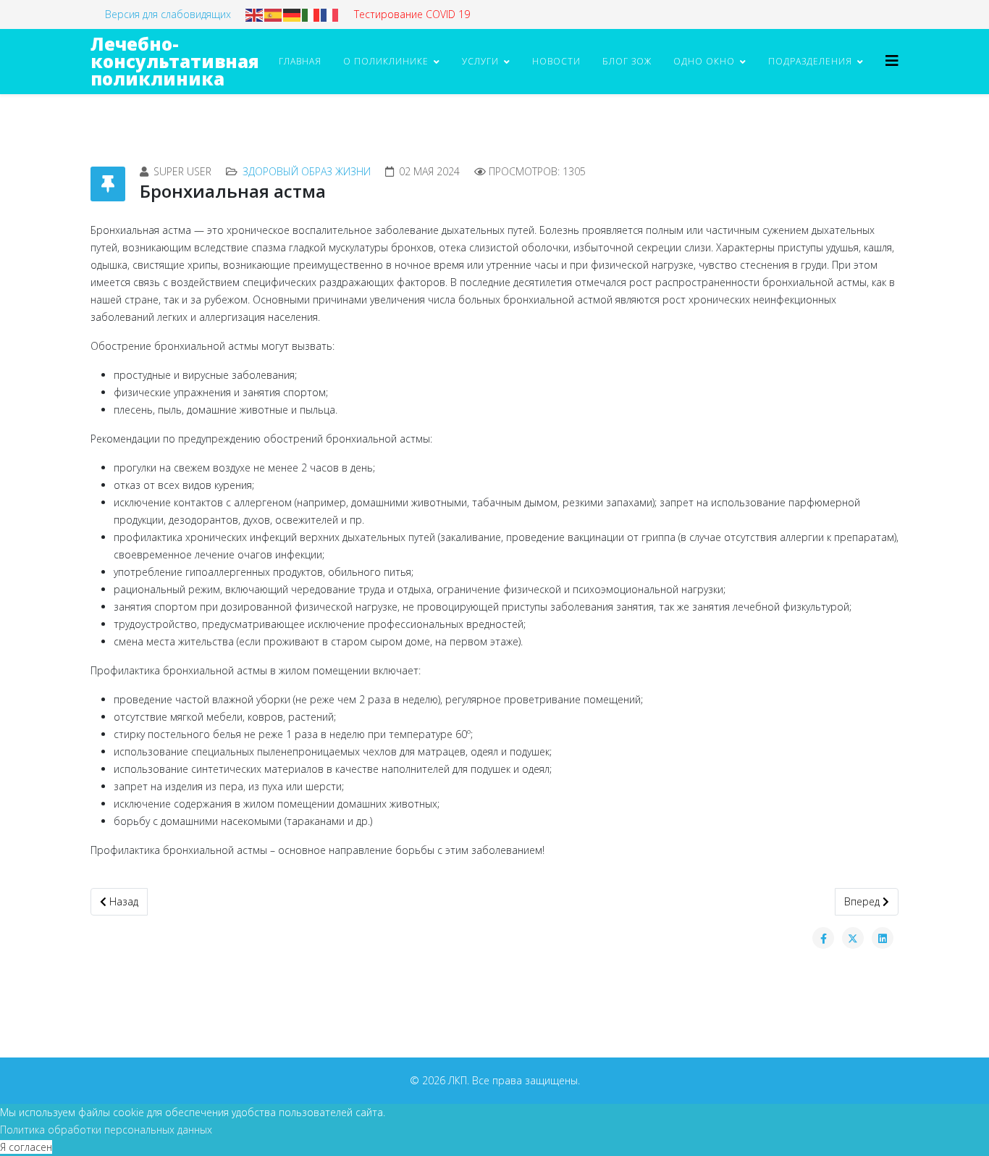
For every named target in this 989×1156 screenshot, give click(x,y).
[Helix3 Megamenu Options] (891, 60)
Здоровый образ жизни (307, 171)
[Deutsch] (292, 14)
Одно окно (704, 61)
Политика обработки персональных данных (106, 1129)
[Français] (330, 14)
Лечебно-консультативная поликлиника (175, 61)
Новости (556, 61)
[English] (254, 14)
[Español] (273, 14)
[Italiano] (311, 14)
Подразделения (810, 61)
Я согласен (26, 1147)
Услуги (480, 61)
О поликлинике (386, 61)
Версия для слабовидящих (168, 14)
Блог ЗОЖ (627, 61)
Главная (300, 61)
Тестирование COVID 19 (412, 14)
